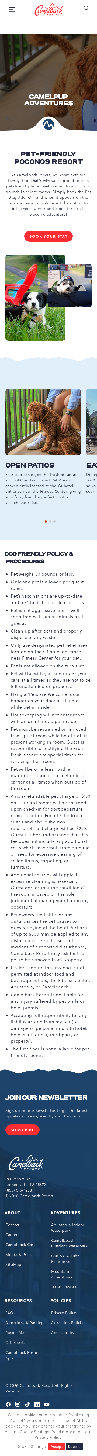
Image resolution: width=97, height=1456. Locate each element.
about (12, 1212)
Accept (57, 1446)
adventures (66, 1212)
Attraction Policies (68, 1322)
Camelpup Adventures (48, 100)
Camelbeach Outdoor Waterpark (69, 1243)
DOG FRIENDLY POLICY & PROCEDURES (39, 557)
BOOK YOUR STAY (49, 237)
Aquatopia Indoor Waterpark (67, 1227)
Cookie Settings (31, 1446)
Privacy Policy (63, 1312)
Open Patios (29, 466)
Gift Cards (15, 1342)
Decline (74, 1446)
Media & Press (18, 1254)
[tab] (46, 521)
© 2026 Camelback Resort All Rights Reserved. (39, 1388)
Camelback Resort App (22, 1355)
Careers (12, 1234)
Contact (12, 1224)
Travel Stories (64, 1287)
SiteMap (13, 1264)
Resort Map (16, 1332)
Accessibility (62, 1332)
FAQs (10, 1312)
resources (18, 1300)
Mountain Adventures (61, 1274)
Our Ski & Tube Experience (65, 1258)
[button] (86, 8)
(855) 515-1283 (18, 1190)
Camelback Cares (21, 1244)
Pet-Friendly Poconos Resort (48, 158)
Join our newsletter (46, 1098)
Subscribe (25, 1131)
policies (61, 1300)
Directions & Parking (24, 1322)
